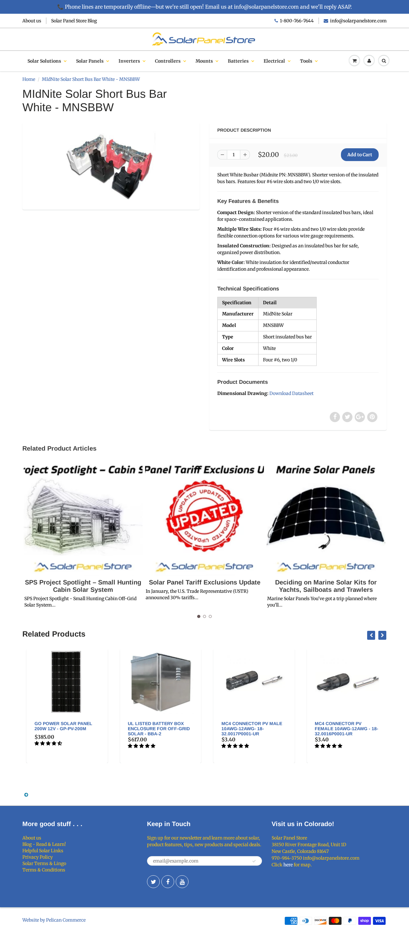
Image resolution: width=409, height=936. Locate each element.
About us (31, 21)
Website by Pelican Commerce (54, 920)
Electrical (274, 61)
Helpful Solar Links (42, 851)
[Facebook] (167, 881)
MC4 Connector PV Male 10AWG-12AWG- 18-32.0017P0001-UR (249, 728)
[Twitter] (153, 881)
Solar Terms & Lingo (44, 863)
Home (28, 79)
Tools (306, 61)
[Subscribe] (254, 861)
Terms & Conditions (43, 870)
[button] (46, 743)
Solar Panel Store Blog (74, 21)
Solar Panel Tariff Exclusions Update (204, 582)
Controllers (168, 61)
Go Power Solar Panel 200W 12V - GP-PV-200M (60, 726)
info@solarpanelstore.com (358, 21)
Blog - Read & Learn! (44, 844)
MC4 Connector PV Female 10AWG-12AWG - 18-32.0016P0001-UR (344, 728)
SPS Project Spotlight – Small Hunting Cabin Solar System (83, 586)
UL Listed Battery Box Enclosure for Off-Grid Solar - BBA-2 (156, 728)
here (288, 865)
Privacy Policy (37, 857)
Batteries (238, 61)
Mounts (204, 61)
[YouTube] (182, 881)
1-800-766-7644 (297, 21)
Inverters (129, 61)
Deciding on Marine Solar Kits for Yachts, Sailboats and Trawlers (326, 586)
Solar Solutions (44, 61)
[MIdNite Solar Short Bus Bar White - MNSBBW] (111, 165)
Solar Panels (90, 61)
